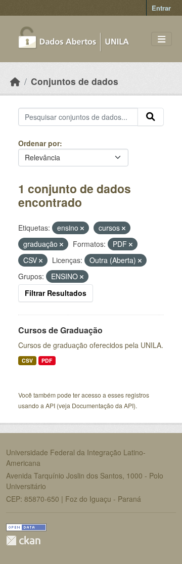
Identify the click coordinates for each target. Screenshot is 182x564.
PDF (46, 360)
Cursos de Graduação (60, 330)
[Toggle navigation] (161, 39)
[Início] (15, 81)
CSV (27, 360)
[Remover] (82, 228)
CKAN (23, 540)
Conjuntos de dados (74, 81)
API (50, 405)
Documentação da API (102, 405)
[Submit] (151, 117)
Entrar (161, 8)
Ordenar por (39, 143)
